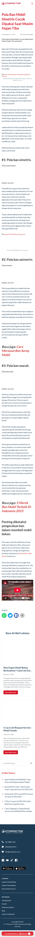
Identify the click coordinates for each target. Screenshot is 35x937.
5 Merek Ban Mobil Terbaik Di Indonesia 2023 (16, 507)
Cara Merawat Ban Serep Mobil (15, 351)
